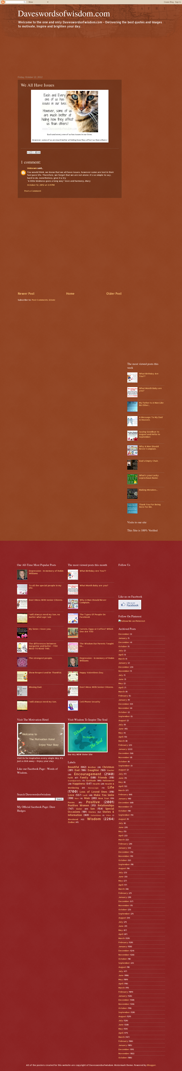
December (123, 634)
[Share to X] (33, 152)
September (124, 716)
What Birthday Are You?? (149, 375)
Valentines (96, 815)
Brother (92, 767)
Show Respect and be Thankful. (45, 672)
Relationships (106, 805)
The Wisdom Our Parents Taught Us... (97, 644)
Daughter (93, 770)
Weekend (73, 819)
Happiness (78, 783)
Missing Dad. (35, 687)
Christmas (108, 767)
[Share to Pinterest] (39, 152)
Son (92, 808)
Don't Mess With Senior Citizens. (46, 600)
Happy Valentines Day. (92, 672)
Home (70, 293)
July (120, 650)
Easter (110, 770)
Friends (102, 777)
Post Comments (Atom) (43, 300)
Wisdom (94, 819)
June (121, 679)
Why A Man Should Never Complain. (149, 447)
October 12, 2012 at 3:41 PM (41, 185)
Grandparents (74, 780)
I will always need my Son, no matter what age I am (44, 615)
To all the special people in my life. (45, 586)
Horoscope (93, 788)
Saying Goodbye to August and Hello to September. (149, 434)
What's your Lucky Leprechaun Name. (149, 476)
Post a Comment (32, 191)
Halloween (108, 780)
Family (84, 777)
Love (71, 795)
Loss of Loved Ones (93, 791)
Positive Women (78, 805)
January (122, 638)
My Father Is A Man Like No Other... (151, 404)
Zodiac (71, 822)
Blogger (151, 1065)
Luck (85, 795)
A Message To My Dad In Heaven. (151, 418)
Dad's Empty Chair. (148, 460)
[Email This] (28, 152)
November (123, 671)
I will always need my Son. (43, 701)
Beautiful (73, 767)
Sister (79, 808)
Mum (87, 798)
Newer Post (26, 293)
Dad (77, 770)
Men (77, 798)
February (123, 695)
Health (96, 783)
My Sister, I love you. (40, 629)
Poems (71, 802)
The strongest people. (40, 658)
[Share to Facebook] (36, 152)
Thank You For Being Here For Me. (150, 505)
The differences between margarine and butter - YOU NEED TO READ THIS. (43, 646)
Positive (93, 802)
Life (111, 787)
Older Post (114, 293)
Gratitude (91, 780)
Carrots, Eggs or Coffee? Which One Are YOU (96, 630)
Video (108, 815)
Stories (92, 812)
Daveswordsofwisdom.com (64, 13)
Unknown (32, 168)
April (120, 654)
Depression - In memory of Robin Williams (46, 572)
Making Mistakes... (148, 489)
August (122, 720)
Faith (70, 777)
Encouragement (87, 774)
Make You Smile (104, 795)
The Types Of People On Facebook (93, 615)
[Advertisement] (91, 52)
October (122, 646)
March (121, 658)
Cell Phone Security (90, 701)
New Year (103, 798)
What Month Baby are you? (150, 389)
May (120, 683)
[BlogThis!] (31, 152)
